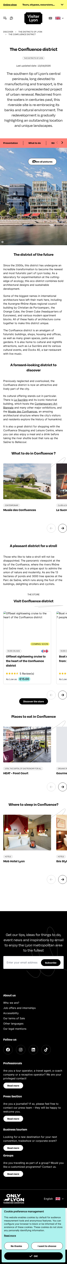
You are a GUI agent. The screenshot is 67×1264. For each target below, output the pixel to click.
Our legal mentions (14, 1028)
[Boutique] (50, 18)
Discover (8, 32)
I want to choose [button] (47, 1246)
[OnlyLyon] (13, 1199)
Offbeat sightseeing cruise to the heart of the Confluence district (26, 660)
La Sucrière (21, 399)
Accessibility (11, 1013)
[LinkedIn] (33, 1049)
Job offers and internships (19, 1008)
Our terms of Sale (14, 1018)
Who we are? (11, 1002)
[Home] (33, 18)
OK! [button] (36, 1256)
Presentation (10, 143)
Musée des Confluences (22, 411)
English (48, 1198)
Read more (13, 1085)
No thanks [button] (16, 1246)
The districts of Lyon (30, 32)
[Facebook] (8, 1049)
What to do (34, 143)
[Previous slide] (57, 142)
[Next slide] (62, 142)
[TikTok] (46, 1049)
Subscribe (50, 962)
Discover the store (33, 701)
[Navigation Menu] (5, 18)
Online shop (10, 4)
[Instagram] (20, 1049)
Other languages (13, 1023)
